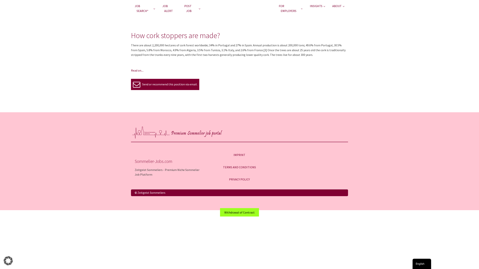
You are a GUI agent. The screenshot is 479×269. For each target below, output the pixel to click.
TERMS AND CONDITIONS (239, 167)
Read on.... (137, 70)
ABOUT (337, 6)
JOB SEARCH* (141, 8)
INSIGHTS (316, 6)
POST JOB (188, 8)
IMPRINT (239, 155)
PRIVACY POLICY (239, 179)
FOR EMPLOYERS (287, 8)
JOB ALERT (167, 8)
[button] (8, 261)
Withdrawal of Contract (239, 212)
